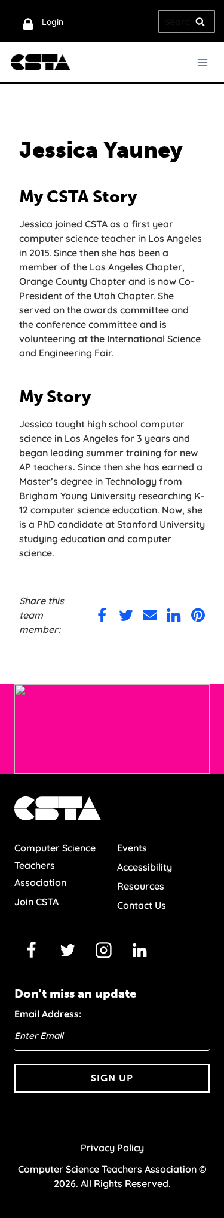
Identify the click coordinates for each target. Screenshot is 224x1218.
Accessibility (144, 867)
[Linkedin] (139, 950)
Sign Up (112, 1078)
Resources (140, 886)
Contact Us (141, 905)
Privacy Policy (112, 1147)
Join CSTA (36, 902)
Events (132, 848)
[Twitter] (67, 950)
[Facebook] (31, 950)
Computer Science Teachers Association (55, 865)
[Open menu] (202, 62)
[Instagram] (104, 950)
